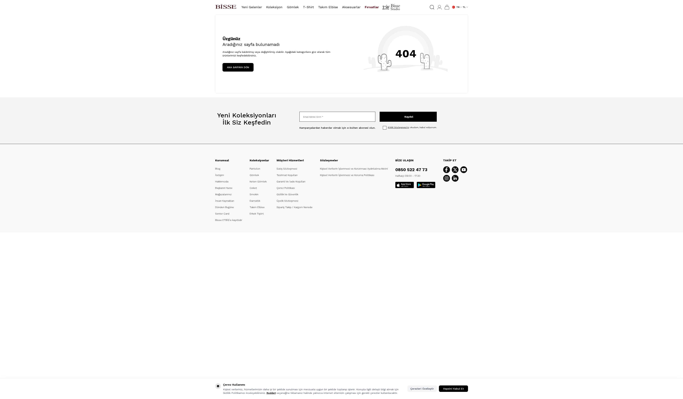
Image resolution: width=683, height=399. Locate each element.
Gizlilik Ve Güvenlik (287, 194)
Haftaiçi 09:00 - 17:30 (407, 175)
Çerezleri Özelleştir (422, 388)
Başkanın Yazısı (223, 187)
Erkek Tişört (257, 213)
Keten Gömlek (258, 181)
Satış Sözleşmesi (287, 168)
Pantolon (255, 168)
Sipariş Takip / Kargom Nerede (294, 207)
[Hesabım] (439, 7)
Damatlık (255, 200)
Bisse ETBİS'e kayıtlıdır (228, 220)
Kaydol (408, 116)
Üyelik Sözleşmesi (287, 200)
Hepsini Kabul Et (453, 388)
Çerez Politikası (286, 187)
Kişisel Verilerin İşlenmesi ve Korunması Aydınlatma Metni (354, 168)
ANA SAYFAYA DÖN (238, 67)
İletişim (219, 175)
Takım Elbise (257, 207)
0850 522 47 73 (411, 169)
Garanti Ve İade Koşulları (291, 181)
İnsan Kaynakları (224, 200)
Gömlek (254, 175)
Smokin (254, 194)
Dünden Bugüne (224, 207)
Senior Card (222, 213)
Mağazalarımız (223, 194)
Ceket (253, 187)
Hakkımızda (221, 181)
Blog (217, 168)
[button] (432, 7)
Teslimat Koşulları (287, 175)
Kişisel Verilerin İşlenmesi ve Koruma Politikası (347, 175)
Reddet (271, 393)
